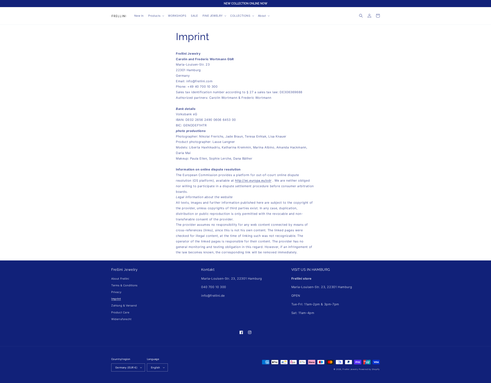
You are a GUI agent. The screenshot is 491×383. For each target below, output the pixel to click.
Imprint (116, 298)
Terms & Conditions (124, 285)
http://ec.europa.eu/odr (253, 180)
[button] (156, 16)
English (155, 367)
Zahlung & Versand (124, 305)
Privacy (116, 292)
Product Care (120, 312)
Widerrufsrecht (121, 319)
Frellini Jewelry (350, 369)
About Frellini (120, 278)
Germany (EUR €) (126, 367)
